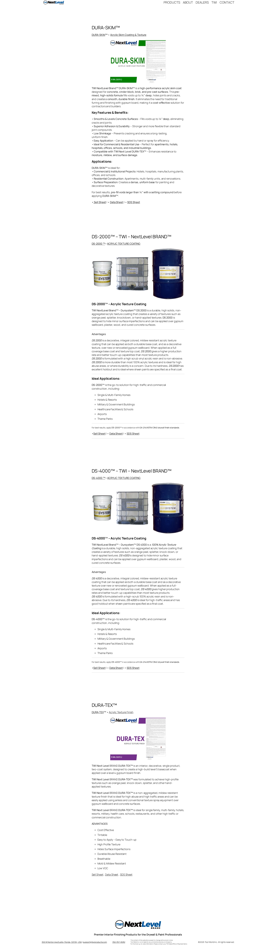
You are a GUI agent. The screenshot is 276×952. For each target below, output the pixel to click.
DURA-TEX (98, 712)
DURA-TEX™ (104, 705)
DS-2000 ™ (98, 243)
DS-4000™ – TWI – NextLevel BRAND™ (132, 470)
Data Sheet (116, 202)
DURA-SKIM (98, 34)
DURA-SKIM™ (106, 27)
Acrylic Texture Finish (121, 712)
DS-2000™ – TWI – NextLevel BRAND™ (131, 236)
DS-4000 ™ (98, 478)
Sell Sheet (99, 433)
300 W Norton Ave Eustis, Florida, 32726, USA (62, 942)
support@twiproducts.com (95, 942)
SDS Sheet (133, 202)
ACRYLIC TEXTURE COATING (123, 243)
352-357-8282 (118, 942)
